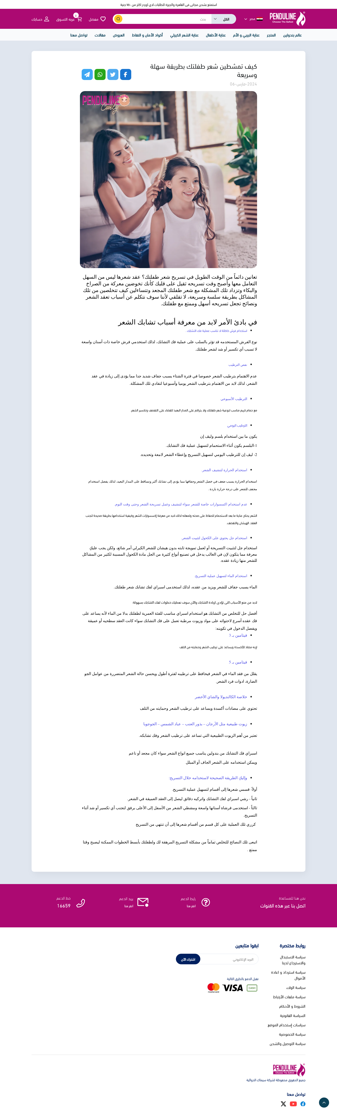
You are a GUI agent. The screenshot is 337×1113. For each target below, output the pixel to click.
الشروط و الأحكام (292, 1006)
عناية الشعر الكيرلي (184, 34)
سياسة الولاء (295, 987)
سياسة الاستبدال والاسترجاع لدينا (292, 960)
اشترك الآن (188, 959)
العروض (119, 34)
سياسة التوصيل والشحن (287, 1043)
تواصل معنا (78, 34)
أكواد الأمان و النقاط (147, 34)
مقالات (100, 34)
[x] (283, 1103)
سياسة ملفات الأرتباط (289, 997)
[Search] (118, 19)
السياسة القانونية (292, 1015)
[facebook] (302, 1103)
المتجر (271, 34)
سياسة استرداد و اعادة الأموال (288, 975)
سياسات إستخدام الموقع (286, 1025)
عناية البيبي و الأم (246, 34)
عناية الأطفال (216, 34)
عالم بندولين (292, 34)
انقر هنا (191, 906)
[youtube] (293, 1103)
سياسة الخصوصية (292, 1034)
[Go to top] (324, 1102)
